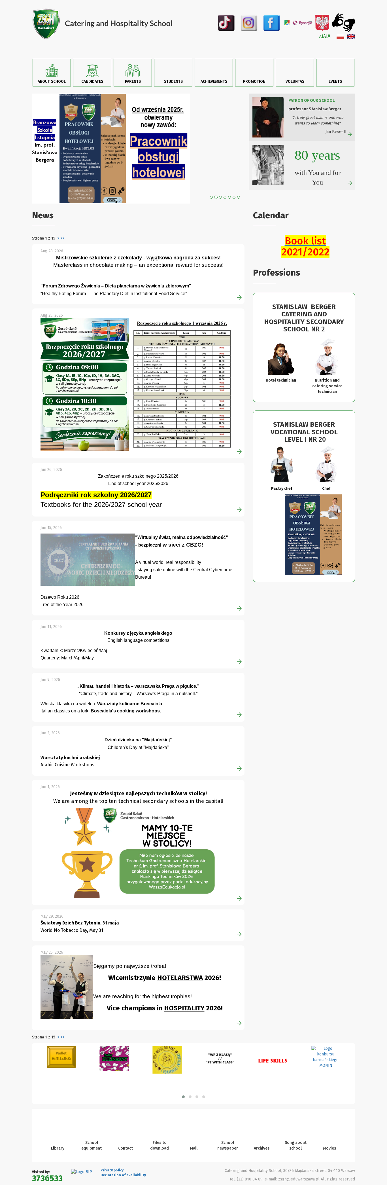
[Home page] (110, 24)
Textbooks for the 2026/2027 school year (101, 504)
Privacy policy (112, 1170)
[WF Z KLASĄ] (220, 1060)
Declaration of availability (123, 1175)
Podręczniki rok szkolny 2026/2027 (96, 495)
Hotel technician (281, 380)
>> (63, 238)
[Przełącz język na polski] (340, 36)
